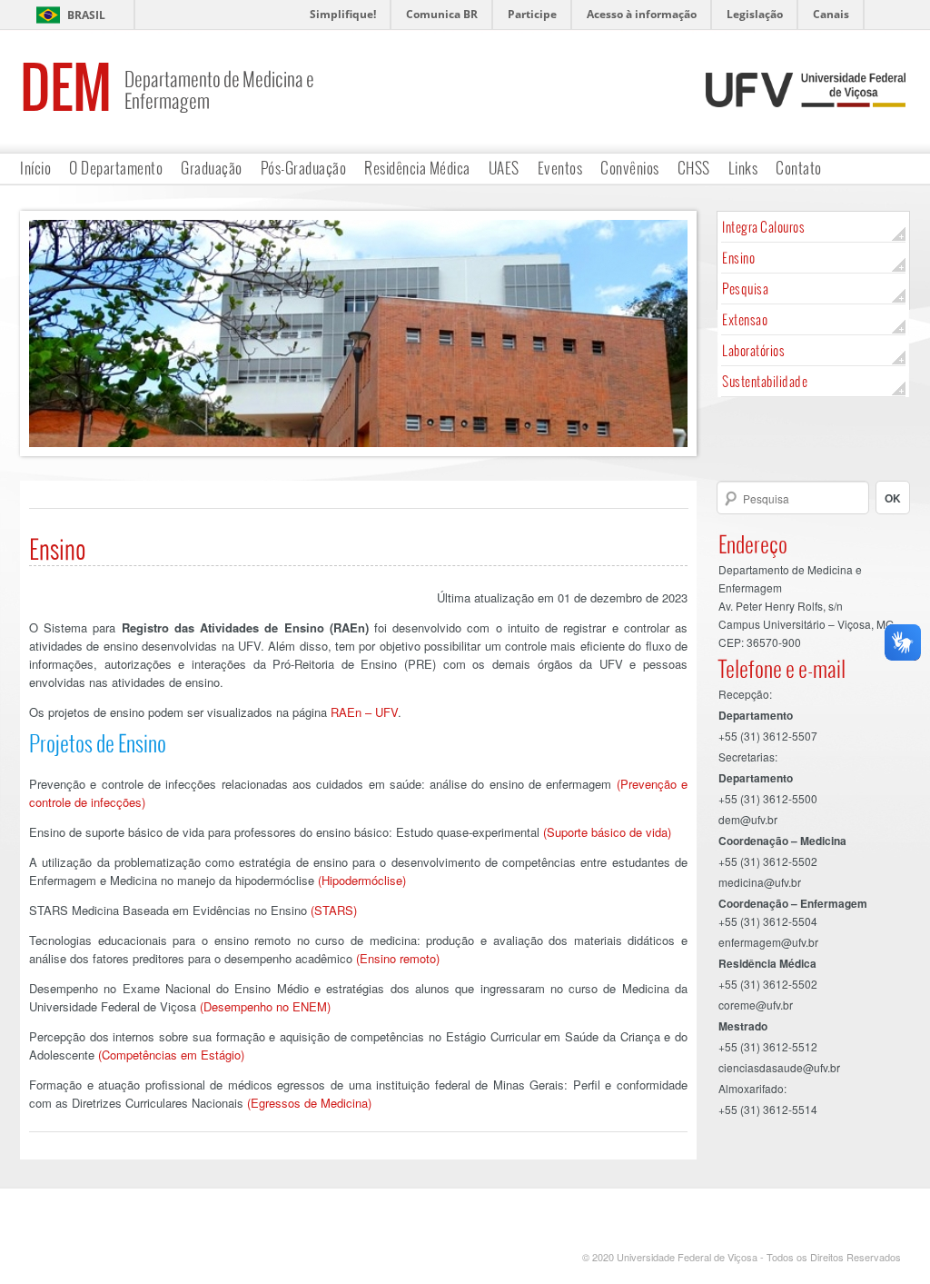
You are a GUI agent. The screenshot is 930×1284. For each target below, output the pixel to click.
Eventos (560, 167)
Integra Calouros (763, 226)
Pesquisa (745, 288)
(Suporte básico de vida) (607, 832)
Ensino (738, 257)
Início (35, 167)
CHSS (694, 167)
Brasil (86, 15)
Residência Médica (417, 167)
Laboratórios (753, 350)
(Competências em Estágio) (171, 1054)
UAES (504, 167)
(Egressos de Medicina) (309, 1102)
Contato (799, 167)
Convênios (629, 167)
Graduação (211, 167)
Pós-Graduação (304, 167)
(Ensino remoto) (398, 958)
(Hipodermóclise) (362, 880)
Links (743, 167)
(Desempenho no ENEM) (265, 1006)
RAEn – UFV (364, 712)
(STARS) (334, 910)
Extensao (744, 319)
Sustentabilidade (764, 381)
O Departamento (116, 167)
